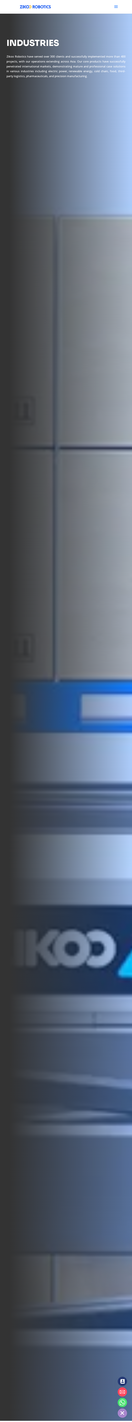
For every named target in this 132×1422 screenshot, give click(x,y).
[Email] (122, 1392)
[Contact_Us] (122, 1381)
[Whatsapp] (122, 1402)
